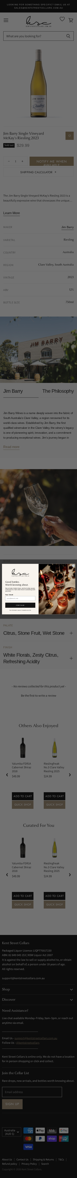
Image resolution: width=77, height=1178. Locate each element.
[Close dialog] (73, 566)
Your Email (9, 595)
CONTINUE (20, 605)
